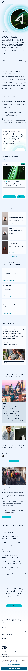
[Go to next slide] (25, 202)
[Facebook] (12, 651)
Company (4, 627)
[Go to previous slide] (3, 202)
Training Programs (7, 634)
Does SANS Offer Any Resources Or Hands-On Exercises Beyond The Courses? (12, 568)
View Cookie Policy (14, 661)
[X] (6, 651)
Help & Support (6, 631)
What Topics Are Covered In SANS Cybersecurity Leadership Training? (10, 537)
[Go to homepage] (3, 2)
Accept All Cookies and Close (14, 668)
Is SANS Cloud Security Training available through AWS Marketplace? (12, 574)
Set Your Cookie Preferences (14, 664)
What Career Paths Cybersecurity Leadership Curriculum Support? (10, 556)
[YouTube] (9, 651)
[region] (14, 664)
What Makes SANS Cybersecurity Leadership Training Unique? (12, 550)
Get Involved (5, 638)
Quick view (5, 189)
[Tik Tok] (15, 651)
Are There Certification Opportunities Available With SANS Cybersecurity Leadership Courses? (11, 544)
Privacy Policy (4, 654)
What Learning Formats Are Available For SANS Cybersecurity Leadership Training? (12, 562)
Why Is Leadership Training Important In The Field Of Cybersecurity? (11, 531)
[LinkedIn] (2, 651)
